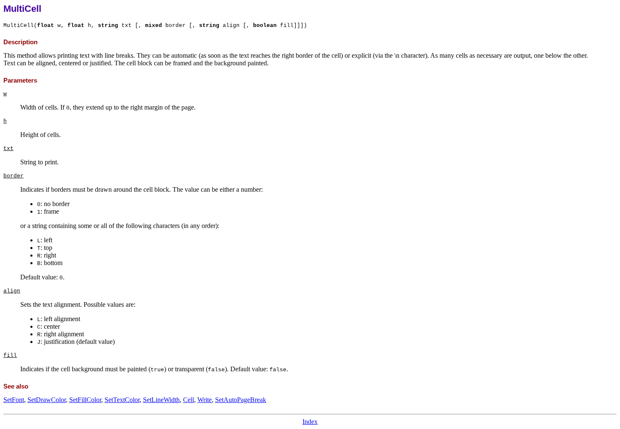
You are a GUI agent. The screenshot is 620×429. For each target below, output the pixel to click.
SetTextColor (122, 399)
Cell (188, 399)
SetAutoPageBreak (240, 399)
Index (310, 421)
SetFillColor (85, 399)
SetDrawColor (46, 399)
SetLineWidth (161, 399)
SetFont (13, 399)
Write (204, 399)
